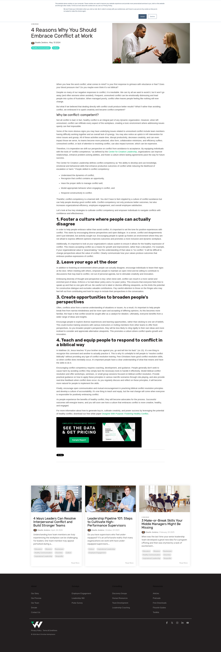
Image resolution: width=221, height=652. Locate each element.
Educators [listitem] (38, 549)
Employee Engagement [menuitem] (81, 593)
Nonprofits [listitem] (59, 556)
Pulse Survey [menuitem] (77, 603)
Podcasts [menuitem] (156, 598)
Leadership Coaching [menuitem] (121, 608)
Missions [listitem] (48, 549)
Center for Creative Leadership (123, 152)
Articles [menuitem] (156, 593)
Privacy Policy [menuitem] (36, 631)
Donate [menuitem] (34, 608)
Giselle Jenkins (41, 42)
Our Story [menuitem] (35, 593)
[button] (167, 622)
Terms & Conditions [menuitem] (50, 631)
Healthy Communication (41, 48)
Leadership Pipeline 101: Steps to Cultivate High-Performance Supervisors (109, 522)
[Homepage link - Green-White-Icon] (37, 627)
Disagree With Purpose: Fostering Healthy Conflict (125, 414)
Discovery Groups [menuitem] (119, 593)
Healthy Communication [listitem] (43, 553)
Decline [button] (152, 16)
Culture (55, 48)
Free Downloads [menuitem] (159, 603)
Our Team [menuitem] (35, 603)
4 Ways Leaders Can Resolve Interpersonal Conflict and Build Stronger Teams (54, 522)
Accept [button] (142, 16)
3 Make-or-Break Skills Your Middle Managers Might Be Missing (162, 524)
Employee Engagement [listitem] (97, 553)
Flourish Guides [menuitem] (159, 608)
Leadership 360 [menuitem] (78, 598)
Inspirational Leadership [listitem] (43, 556)
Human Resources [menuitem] (120, 598)
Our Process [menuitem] (36, 598)
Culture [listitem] (68, 553)
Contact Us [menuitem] (35, 612)
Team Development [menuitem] (120, 603)
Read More (75, 563)
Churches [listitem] (58, 553)
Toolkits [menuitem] (156, 612)
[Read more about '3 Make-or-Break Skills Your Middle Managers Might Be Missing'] (164, 499)
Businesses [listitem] (59, 549)
